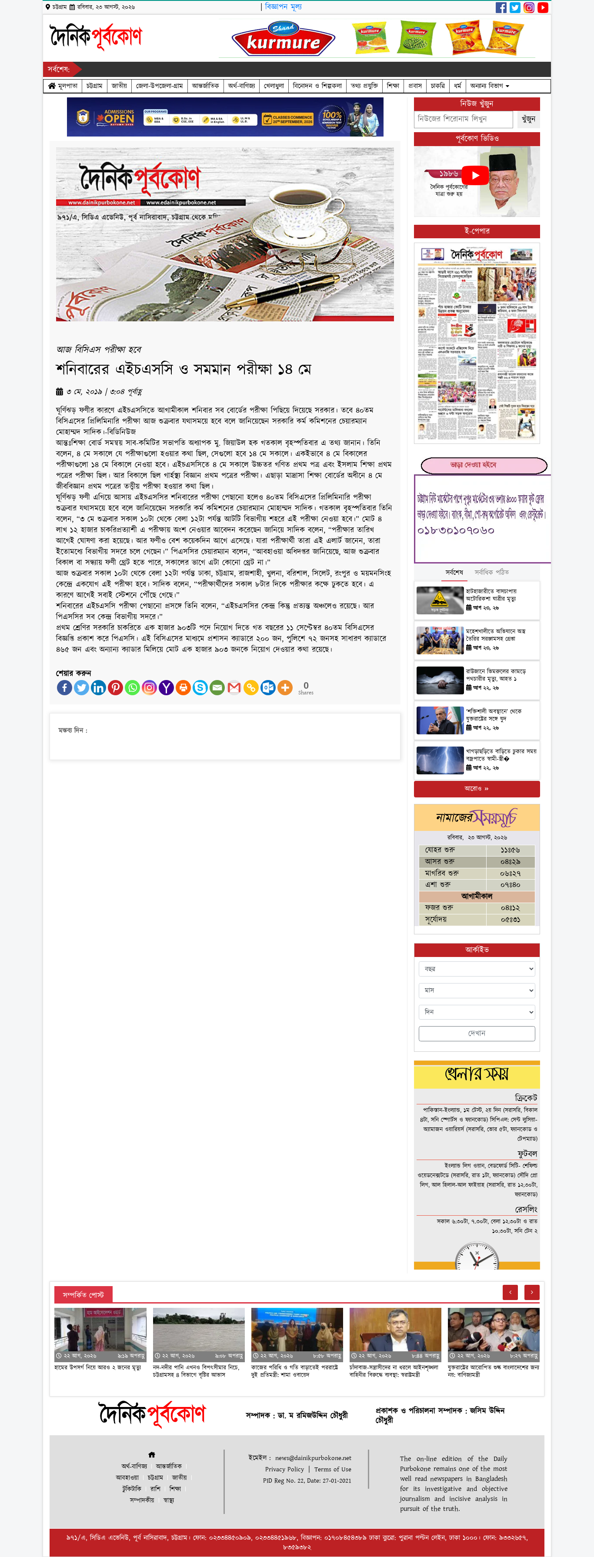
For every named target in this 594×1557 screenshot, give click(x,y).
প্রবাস (415, 86)
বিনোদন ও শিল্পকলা (317, 86)
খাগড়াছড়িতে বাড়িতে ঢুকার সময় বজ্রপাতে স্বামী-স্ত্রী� (501, 755)
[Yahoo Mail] (166, 687)
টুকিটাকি (132, 1489)
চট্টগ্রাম (95, 86)
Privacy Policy (284, 1469)
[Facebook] (64, 687)
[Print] (183, 687)
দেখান (477, 1033)
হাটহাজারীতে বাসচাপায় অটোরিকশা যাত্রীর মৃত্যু (491, 595)
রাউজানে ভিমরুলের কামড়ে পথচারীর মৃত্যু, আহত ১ (496, 675)
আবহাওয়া (127, 1478)
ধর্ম (457, 86)
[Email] (217, 687)
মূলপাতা (66, 86)
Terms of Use (332, 1469)
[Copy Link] (251, 687)
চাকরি (438, 86)
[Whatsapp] (132, 687)
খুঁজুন (529, 119)
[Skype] (200, 687)
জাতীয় (119, 86)
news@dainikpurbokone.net (313, 1458)
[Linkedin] (98, 687)
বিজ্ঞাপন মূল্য (283, 7)
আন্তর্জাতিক (205, 86)
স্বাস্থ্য (169, 1500)
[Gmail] (234, 687)
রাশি (155, 1489)
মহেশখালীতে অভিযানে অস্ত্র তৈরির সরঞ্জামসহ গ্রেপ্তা (495, 635)
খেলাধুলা (274, 86)
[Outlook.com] (268, 687)
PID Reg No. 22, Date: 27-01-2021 (307, 1480)
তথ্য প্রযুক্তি (364, 86)
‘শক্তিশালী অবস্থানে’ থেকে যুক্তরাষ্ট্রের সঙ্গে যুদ (494, 715)
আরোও (474, 789)
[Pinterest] (115, 687)
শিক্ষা (393, 86)
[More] (285, 687)
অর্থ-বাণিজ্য (241, 86)
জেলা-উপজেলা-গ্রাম (159, 86)
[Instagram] (149, 687)
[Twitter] (81, 687)
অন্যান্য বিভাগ (488, 86)
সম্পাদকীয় (142, 1500)
